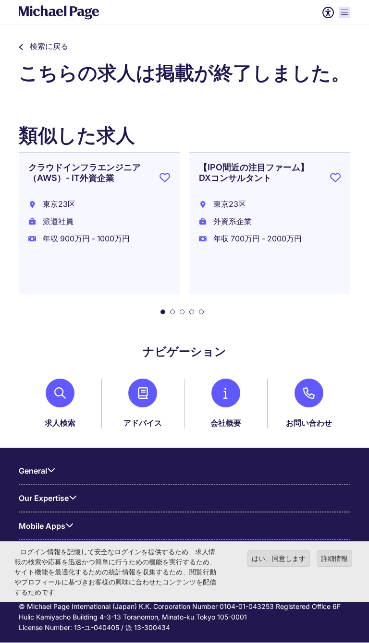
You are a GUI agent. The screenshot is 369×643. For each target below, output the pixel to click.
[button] (43, 46)
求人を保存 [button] (165, 179)
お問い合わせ (309, 423)
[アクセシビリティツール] (328, 12)
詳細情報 (334, 558)
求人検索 (60, 423)
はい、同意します (279, 558)
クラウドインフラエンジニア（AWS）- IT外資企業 (84, 172)
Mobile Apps (42, 526)
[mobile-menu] (344, 12)
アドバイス (142, 423)
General (33, 471)
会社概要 (225, 423)
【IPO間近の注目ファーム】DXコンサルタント (254, 172)
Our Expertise (44, 498)
